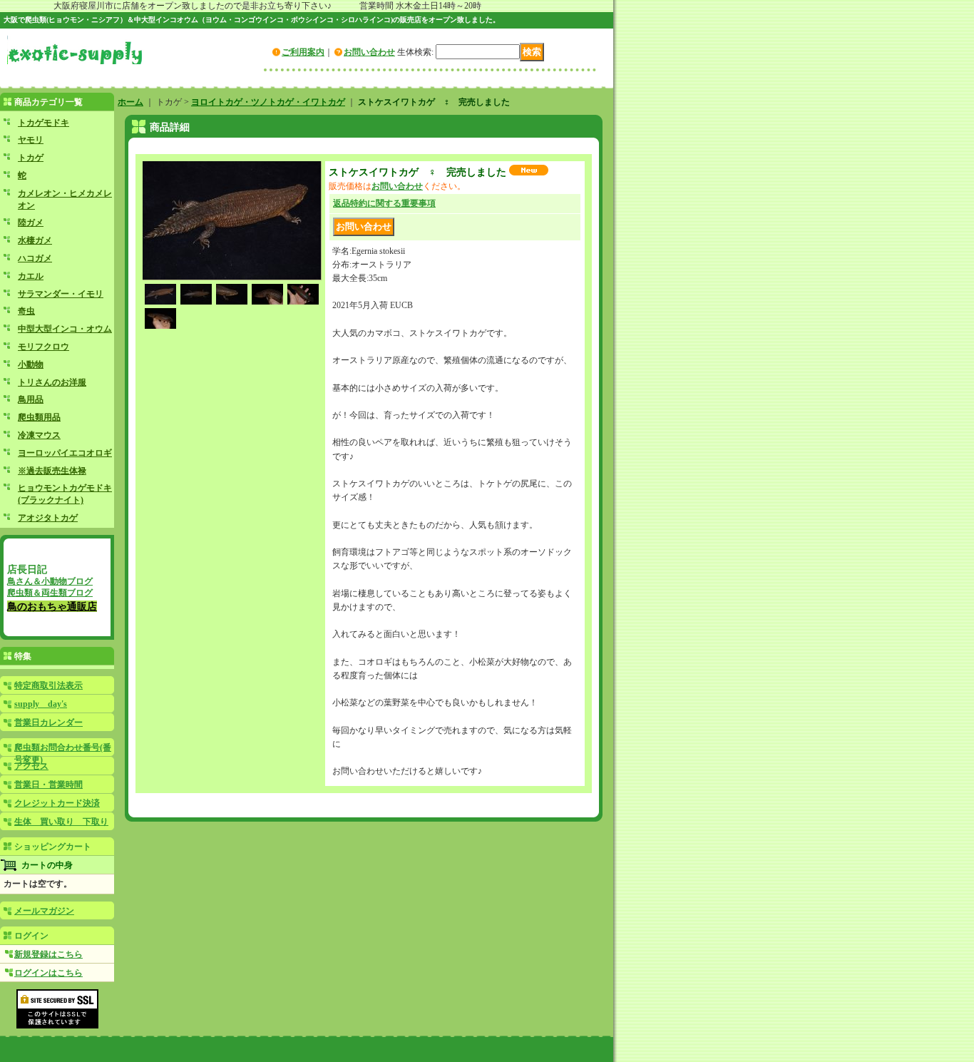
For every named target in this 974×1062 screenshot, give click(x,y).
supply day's (40, 704)
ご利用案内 (303, 52)
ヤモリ (30, 140)
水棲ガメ (35, 240)
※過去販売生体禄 (52, 471)
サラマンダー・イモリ (60, 294)
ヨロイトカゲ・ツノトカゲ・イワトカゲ (268, 102)
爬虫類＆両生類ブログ (50, 593)
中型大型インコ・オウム (65, 329)
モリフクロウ (43, 347)
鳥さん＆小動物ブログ (50, 581)
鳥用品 (30, 399)
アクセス (31, 766)
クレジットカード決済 (57, 803)
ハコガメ (35, 258)
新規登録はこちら (48, 954)
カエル (30, 276)
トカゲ (30, 158)
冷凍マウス (39, 435)
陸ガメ (30, 223)
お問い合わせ (369, 52)
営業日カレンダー (48, 722)
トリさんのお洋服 (52, 382)
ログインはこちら (48, 973)
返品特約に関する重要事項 (384, 203)
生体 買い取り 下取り (61, 822)
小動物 (30, 364)
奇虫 (26, 311)
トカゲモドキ (43, 123)
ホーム (130, 102)
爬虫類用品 (39, 417)
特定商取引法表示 (48, 685)
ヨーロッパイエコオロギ (65, 453)
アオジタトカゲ (48, 518)
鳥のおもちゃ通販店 (52, 606)
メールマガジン (44, 911)
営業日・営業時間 (48, 785)
